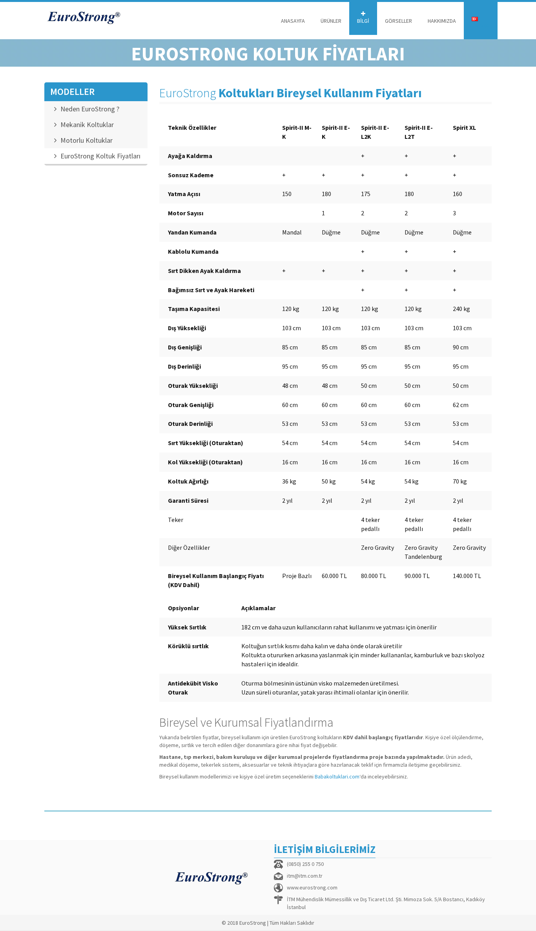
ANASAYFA (293, 20)
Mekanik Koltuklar (87, 124)
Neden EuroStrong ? (89, 108)
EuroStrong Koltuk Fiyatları (100, 155)
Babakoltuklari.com (337, 776)
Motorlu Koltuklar (86, 140)
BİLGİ (363, 20)
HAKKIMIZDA (442, 20)
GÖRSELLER (398, 20)
